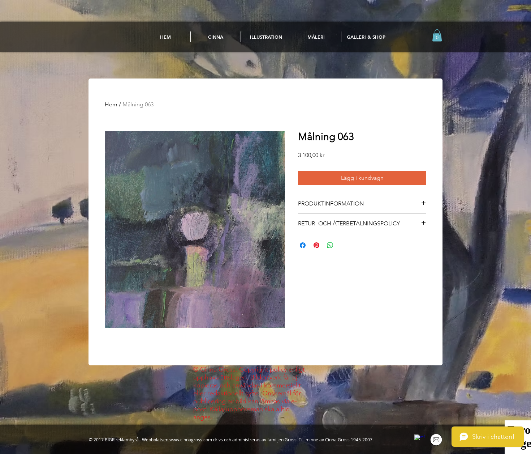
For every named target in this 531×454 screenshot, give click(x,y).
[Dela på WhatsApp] (330, 245)
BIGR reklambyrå (122, 439)
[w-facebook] (419, 439)
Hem (111, 104)
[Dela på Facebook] (302, 245)
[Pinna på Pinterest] (316, 245)
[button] (437, 35)
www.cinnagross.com (190, 439)
